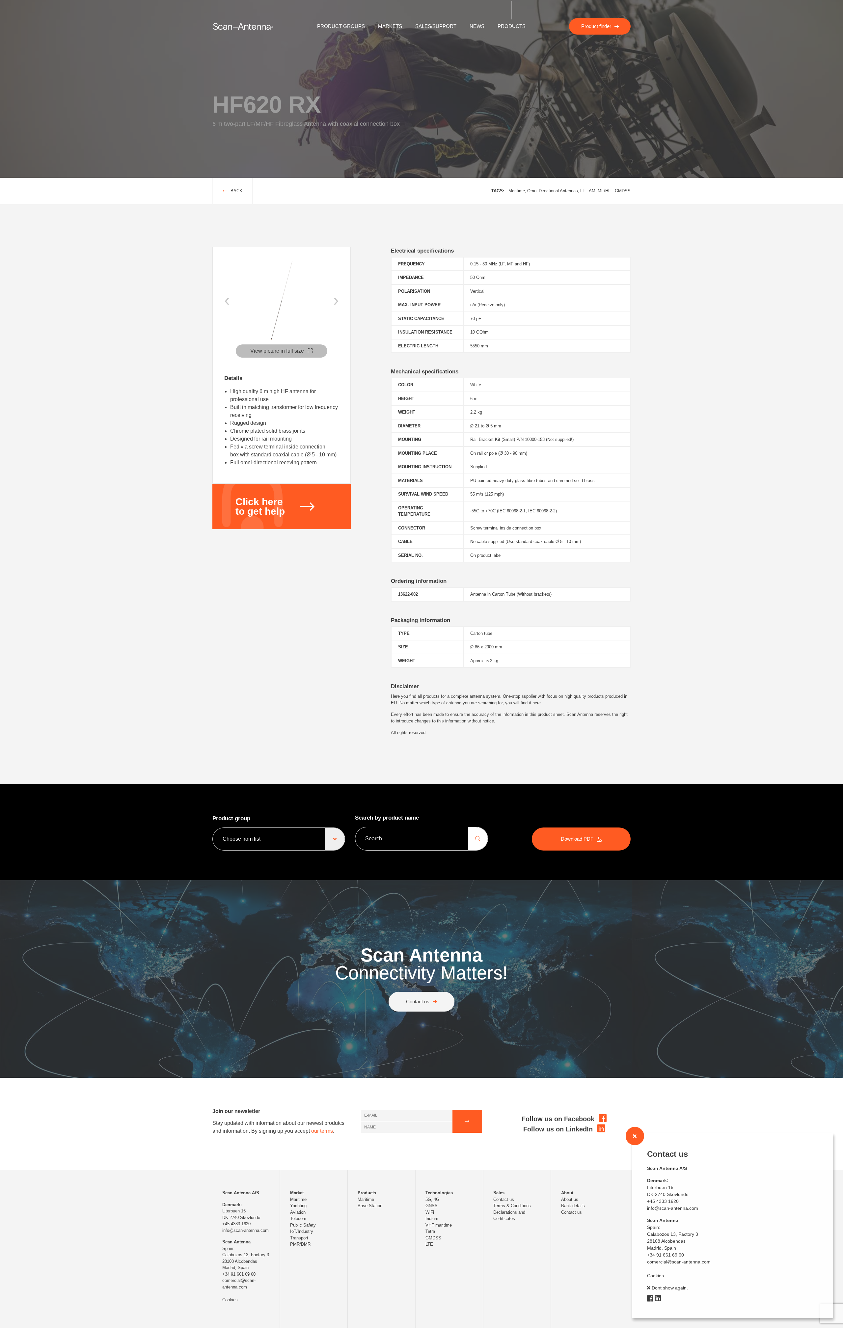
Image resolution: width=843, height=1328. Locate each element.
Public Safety (303, 1225)
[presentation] (227, 299)
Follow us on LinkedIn (559, 1129)
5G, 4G (432, 1199)
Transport (299, 1237)
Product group (231, 818)
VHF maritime (438, 1225)
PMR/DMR (300, 1244)
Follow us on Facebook (559, 1119)
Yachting (298, 1205)
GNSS (431, 1205)
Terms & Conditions (512, 1205)
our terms (322, 1131)
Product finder (596, 26)
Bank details (573, 1205)
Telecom (298, 1218)
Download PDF (577, 839)
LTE (429, 1244)
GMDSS (433, 1237)
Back (235, 190)
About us (569, 1199)
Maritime (298, 1199)
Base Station (370, 1205)
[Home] (243, 26)
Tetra (430, 1231)
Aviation (298, 1212)
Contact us (417, 1001)
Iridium (431, 1218)
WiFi (429, 1212)
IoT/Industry (301, 1231)
